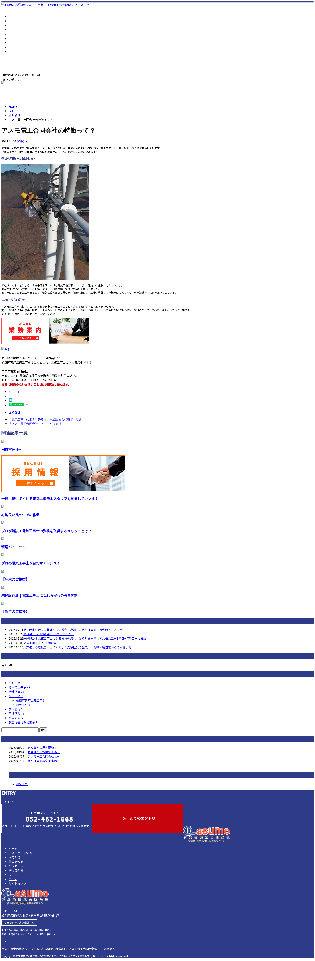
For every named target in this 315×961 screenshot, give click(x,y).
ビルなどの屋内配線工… (44, 747)
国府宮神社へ (11, 449)
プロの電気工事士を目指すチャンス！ (30, 563)
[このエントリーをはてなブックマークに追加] (10, 400)
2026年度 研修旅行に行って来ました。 (48, 634)
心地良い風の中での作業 (20, 514)
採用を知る (16, 38)
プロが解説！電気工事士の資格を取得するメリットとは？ (46, 530)
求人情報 (16, 709)
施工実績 (16, 696)
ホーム (13, 16)
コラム (13, 47)
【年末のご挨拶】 (15, 579)
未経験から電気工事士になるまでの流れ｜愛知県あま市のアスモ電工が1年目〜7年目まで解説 (84, 638)
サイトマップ (17, 51)
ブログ (13, 42)
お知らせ (22, 141)
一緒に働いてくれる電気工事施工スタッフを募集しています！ (49, 498)
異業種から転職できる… (44, 752)
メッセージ (16, 34)
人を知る (14, 25)
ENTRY (14, 83)
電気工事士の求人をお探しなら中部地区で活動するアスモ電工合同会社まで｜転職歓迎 (58, 948)
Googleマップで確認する (19, 922)
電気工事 (23, 705)
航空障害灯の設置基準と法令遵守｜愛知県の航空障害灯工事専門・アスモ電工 (74, 629)
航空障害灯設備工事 (30, 700)
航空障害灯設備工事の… (44, 760)
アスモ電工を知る (20, 21)
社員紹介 (16, 718)
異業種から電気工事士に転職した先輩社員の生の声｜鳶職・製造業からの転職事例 (77, 647)
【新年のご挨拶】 (15, 611)
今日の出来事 (19, 687)
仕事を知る (16, 29)
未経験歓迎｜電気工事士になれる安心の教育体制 (39, 595)
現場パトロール (13, 546)
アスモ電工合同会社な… (44, 756)
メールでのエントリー (140, 818)
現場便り (16, 713)
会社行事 (16, 691)
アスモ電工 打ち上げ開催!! (40, 643)
